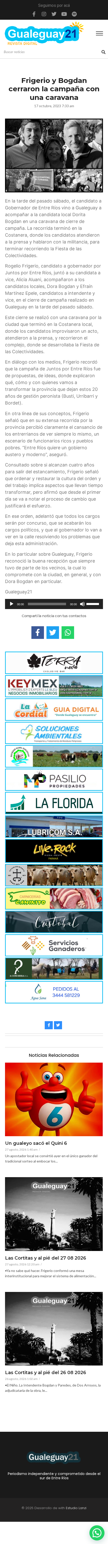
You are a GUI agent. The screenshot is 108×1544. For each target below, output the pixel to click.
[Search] (103, 52)
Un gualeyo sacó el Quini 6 (36, 1143)
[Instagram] (44, 14)
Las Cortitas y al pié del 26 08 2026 (45, 1372)
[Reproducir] (11, 604)
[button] (96, 1532)
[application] (54, 604)
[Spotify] (74, 14)
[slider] (93, 603)
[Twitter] (54, 14)
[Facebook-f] (34, 14)
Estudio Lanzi (76, 1508)
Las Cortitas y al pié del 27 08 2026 (45, 1258)
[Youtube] (64, 14)
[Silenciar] (82, 604)
